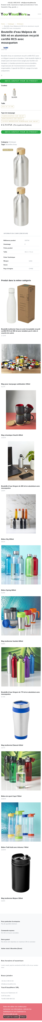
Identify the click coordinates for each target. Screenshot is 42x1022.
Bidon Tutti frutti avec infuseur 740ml (14, 847)
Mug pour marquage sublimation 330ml (15, 384)
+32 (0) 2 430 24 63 (14, 2)
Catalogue (11, 24)
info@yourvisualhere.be (28, 2)
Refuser (23, 1017)
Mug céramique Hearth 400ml (12, 435)
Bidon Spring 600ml (8, 590)
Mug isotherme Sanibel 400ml (12, 641)
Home (3, 24)
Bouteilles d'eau (11, 144)
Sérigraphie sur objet (12, 118)
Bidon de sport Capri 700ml (11, 796)
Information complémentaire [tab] (16, 233)
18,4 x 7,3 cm (7, 106)
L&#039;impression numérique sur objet (20, 121)
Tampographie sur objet (13, 116)
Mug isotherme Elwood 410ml (12, 745)
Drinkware (20, 24)
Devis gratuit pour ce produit (21, 81)
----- (39, 14)
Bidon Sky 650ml (7, 539)
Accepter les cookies (11, 1017)
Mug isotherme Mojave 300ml (12, 898)
